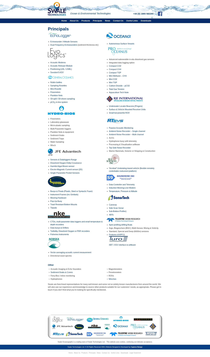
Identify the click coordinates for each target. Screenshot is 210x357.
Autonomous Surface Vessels (121, 44)
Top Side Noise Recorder (120, 148)
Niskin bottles (56, 82)
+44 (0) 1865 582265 (143, 14)
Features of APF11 (117, 235)
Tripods (53, 208)
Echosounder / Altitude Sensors (63, 42)
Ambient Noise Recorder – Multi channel (126, 134)
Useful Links (132, 21)
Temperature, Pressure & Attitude (123, 191)
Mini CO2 (113, 79)
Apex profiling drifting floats (120, 225)
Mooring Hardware (58, 198)
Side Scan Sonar (116, 208)
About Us (74, 21)
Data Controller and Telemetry (122, 185)
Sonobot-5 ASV (57, 72)
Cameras (113, 205)
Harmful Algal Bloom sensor (62, 166)
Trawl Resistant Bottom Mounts (63, 204)
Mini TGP (113, 82)
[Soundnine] (121, 180)
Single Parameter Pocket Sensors (64, 173)
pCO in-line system (59, 102)
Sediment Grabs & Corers (62, 272)
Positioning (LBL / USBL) (61, 69)
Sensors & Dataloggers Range (63, 160)
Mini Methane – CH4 (118, 76)
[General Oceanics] (60, 78)
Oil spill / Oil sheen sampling (62, 99)
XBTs (111, 215)
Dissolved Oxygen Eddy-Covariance (66, 163)
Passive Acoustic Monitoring (121, 128)
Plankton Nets (56, 95)
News (107, 21)
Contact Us (118, 21)
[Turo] (118, 240)
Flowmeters (55, 92)
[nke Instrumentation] (59, 217)
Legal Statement (135, 353)
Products (85, 21)
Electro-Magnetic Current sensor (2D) (66, 169)
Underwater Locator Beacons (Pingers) (125, 106)
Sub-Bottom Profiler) (117, 211)
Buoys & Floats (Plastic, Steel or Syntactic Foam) (71, 191)
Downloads (146, 21)
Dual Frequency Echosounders (63, 45)
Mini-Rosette (55, 89)
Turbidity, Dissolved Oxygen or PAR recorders (70, 231)
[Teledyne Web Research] (123, 221)
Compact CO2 (115, 66)
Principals (97, 21)
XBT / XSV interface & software (122, 245)
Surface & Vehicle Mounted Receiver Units (127, 109)
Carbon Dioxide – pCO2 (119, 86)
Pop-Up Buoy (56, 201)
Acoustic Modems (58, 63)
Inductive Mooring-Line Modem (122, 188)
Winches (112, 279)
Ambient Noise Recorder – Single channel (127, 131)
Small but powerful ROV (119, 113)
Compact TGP (115, 73)
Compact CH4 (115, 69)
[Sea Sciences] (112, 163)
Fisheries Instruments (59, 234)
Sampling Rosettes (58, 86)
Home (64, 21)
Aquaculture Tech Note (119, 92)
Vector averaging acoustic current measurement (70, 252)
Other (51, 265)
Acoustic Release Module (61, 66)
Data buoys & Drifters (59, 228)
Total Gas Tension (116, 89)
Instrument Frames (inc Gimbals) (64, 195)
